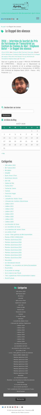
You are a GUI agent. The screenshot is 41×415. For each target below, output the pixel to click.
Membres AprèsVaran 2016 (13, 242)
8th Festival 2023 (10, 168)
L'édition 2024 (9, 222)
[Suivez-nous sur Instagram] (16, 19)
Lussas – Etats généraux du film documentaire (18, 234)
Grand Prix (30, 54)
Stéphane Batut (13, 59)
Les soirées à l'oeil (10, 232)
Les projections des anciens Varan (15, 229)
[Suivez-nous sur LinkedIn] (12, 19)
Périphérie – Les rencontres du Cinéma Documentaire (21, 265)
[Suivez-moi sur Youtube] (10, 19)
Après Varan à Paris (11, 175)
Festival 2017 (9, 186)
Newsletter (8, 260)
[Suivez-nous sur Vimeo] (14, 19)
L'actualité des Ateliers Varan (13, 198)
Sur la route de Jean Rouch (13, 273)
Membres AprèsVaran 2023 (13, 255)
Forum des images (10, 193)
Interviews (31, 52)
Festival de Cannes (10, 188)
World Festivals (9, 278)
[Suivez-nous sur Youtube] (18, 19)
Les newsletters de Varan (12, 227)
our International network (12, 263)
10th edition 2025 (10, 165)
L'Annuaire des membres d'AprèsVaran (16, 201)
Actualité (7, 173)
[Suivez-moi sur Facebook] (6, 19)
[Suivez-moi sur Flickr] (8, 19)
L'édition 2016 (9, 209)
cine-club (7, 180)
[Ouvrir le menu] (37, 18)
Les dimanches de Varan (12, 224)
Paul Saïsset (18, 56)
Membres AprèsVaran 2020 (13, 250)
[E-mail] (2, 19)
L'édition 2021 (9, 219)
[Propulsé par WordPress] (33, 410)
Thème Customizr (24, 412)
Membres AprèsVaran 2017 (13, 245)
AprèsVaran (9, 54)
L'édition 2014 (9, 204)
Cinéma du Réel (17, 52)
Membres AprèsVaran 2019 (13, 247)
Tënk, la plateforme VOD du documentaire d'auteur (20, 275)
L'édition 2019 (9, 214)
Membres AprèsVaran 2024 (13, 257)
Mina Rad (11, 56)
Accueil (3, 27)
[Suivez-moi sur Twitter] (4, 19)
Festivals (24, 52)
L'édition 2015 (9, 206)
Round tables (9, 268)
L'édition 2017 (9, 211)
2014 (3, 54)
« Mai (3, 153)
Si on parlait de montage (12, 270)
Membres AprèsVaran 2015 (13, 240)
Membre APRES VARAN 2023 (14, 237)
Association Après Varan (18, 410)
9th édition (8, 170)
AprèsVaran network (11, 178)
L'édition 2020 (9, 216)
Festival (24, 54)
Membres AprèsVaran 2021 (13, 252)
